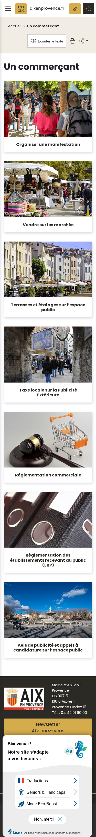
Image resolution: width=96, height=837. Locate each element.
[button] (75, 8)
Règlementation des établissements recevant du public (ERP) (48, 560)
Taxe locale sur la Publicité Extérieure (48, 392)
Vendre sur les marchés (48, 225)
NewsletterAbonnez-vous (48, 727)
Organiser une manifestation (48, 144)
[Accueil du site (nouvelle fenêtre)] (47, 8)
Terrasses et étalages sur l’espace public (48, 307)
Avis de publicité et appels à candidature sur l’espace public (48, 647)
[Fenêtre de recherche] (88, 8)
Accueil (14, 26)
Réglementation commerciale (48, 475)
